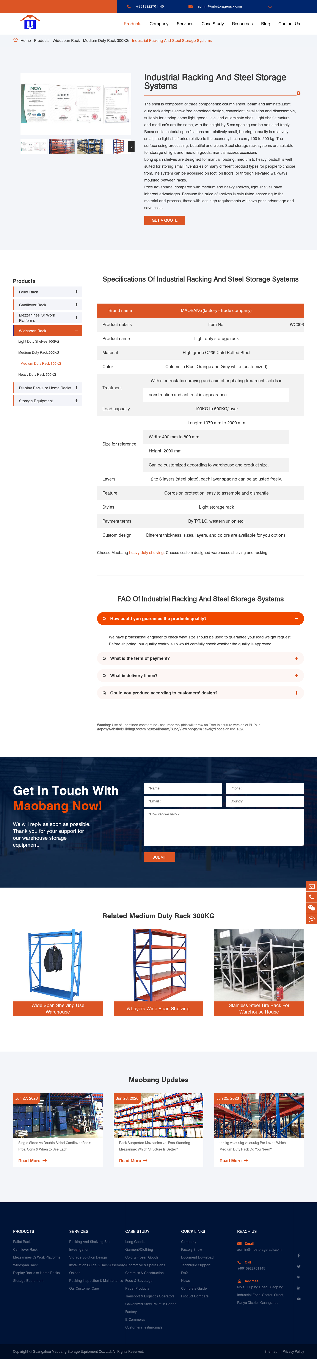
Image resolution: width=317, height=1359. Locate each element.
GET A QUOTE (165, 220)
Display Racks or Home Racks (45, 388)
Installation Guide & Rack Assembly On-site (97, 1269)
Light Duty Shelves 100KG (38, 341)
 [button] (20, 146)
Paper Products (137, 1288)
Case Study (213, 23)
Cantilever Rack (32, 305)
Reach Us (247, 1231)
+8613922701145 (150, 6)
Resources (242, 23)
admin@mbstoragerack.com (220, 6)
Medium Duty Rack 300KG (106, 40)
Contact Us (289, 23)
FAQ (184, 1273)
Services (185, 23)
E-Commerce (135, 1320)
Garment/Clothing (139, 1250)
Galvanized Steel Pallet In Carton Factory (150, 1308)
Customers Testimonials (143, 1327)
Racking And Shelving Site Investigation (89, 1246)
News (185, 1281)
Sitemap (271, 1351)
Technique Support (195, 1265)
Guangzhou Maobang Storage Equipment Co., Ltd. (72, 1351)
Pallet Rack (28, 292)
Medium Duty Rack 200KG (38, 352)
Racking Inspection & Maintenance (96, 1281)
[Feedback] (311, 918)
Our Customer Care (84, 1288)
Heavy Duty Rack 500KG (37, 374)
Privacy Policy (293, 1351)
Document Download (197, 1257)
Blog (265, 23)
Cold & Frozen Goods (141, 1257)
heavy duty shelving (146, 552)
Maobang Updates (158, 1079)
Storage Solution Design (88, 1257)
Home (25, 40)
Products (132, 23)
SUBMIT (159, 857)
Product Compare (195, 1296)
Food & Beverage (138, 1281)
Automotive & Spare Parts (145, 1265)
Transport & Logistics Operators (149, 1296)
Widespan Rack (66, 40)
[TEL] (311, 897)
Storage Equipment (36, 401)
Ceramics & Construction (144, 1273)
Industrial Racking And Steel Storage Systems (172, 40)
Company (159, 23)
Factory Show (191, 1250)
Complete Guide (194, 1288)
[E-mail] (311, 886)
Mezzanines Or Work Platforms (37, 318)
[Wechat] (311, 907)
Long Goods (134, 1242)
